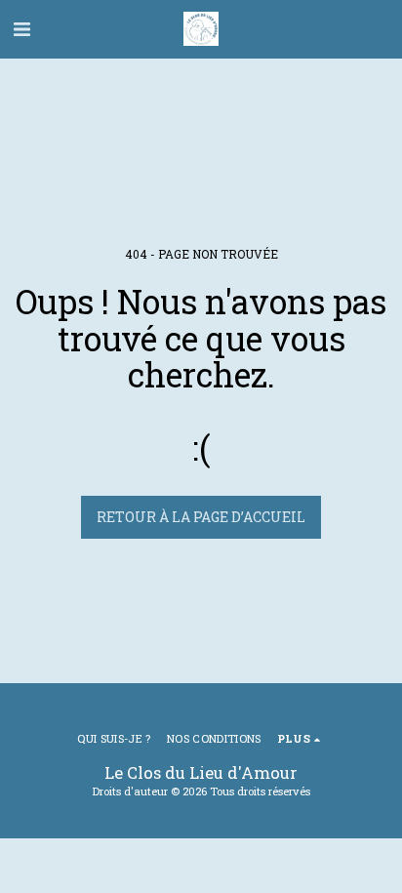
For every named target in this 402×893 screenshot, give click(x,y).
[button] (21, 28)
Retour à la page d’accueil (201, 516)
